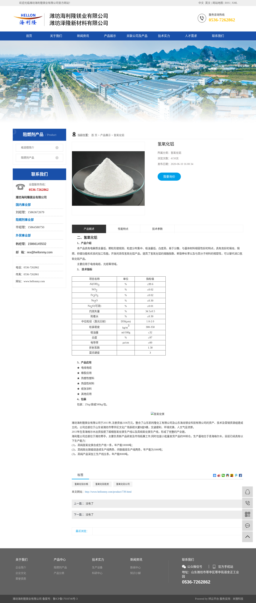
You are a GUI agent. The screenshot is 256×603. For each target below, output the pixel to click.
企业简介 (21, 567)
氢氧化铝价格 (81, 484)
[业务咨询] (247, 491)
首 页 (94, 135)
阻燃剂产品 (27, 157)
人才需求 (191, 35)
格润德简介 (27, 147)
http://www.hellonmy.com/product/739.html (108, 491)
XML (235, 2)
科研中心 (97, 573)
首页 (29, 35)
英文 (207, 2)
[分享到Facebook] (240, 475)
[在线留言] (247, 525)
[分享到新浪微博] (219, 475)
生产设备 (97, 567)
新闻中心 (135, 567)
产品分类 (59, 573)
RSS (227, 2)
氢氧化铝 (119, 135)
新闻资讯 (83, 35)
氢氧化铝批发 (102, 484)
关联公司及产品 (137, 35)
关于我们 (56, 35)
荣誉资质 (21, 578)
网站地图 (218, 2)
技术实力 (164, 35)
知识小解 (135, 573)
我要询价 (169, 176)
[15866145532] (247, 503)
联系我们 (218, 35)
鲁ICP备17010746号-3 (65, 598)
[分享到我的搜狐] (232, 475)
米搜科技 (238, 598)
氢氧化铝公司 (123, 484)
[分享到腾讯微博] (236, 475)
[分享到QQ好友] (227, 475)
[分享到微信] (223, 475)
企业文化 (21, 573)
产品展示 (110, 35)
